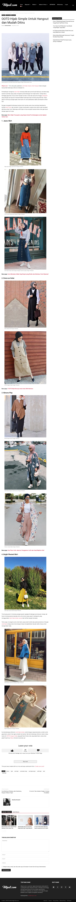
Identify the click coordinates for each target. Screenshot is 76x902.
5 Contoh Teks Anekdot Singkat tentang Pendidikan (39, 792)
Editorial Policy (63, 900)
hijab (12, 771)
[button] (73, 5)
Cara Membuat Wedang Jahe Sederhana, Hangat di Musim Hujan (12, 792)
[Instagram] (61, 887)
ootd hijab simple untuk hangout (30, 86)
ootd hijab (4, 624)
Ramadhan (13, 15)
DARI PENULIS (16, 812)
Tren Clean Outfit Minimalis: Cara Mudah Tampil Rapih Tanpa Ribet (62, 26)
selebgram (45, 95)
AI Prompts (69, 900)
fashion (7, 771)
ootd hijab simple (19, 732)
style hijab (17, 91)
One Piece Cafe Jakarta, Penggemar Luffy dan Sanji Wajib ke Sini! (26, 550)
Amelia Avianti (8, 25)
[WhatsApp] (13, 28)
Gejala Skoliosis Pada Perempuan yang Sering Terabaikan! (62, 40)
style (44, 771)
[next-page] (5, 831)
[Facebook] (3, 28)
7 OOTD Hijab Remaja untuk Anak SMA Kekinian (20, 388)
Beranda (3, 13)
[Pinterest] (9, 28)
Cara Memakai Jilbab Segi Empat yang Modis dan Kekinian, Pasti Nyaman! (28, 274)
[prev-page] (2, 831)
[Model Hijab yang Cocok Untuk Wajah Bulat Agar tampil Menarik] (25, 820)
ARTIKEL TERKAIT (7, 812)
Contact (50, 900)
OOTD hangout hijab (12, 736)
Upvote (12, 750)
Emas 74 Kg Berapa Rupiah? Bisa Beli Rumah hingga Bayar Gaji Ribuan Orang (63, 22)
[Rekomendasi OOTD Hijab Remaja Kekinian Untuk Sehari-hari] (9, 820)
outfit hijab (39, 771)
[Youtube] (69, 887)
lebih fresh (8, 107)
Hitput (11, 738)
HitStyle (3, 15)
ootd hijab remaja (23, 771)
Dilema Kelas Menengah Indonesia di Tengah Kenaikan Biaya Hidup (63, 36)
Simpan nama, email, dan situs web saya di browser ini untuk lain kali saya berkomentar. (24, 866)
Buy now (25, 761)
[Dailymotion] (53, 887)
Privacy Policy (55, 900)
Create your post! (39, 766)
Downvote (38, 750)
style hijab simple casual (15, 618)
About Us (45, 900)
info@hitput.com (32, 895)
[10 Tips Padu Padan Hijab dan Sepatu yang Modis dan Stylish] (41, 820)
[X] (6, 28)
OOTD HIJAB (9, 13)
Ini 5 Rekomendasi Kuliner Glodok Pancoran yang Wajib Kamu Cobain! (63, 31)
